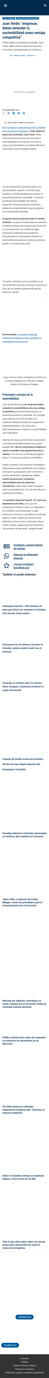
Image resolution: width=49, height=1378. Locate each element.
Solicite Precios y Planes (24, 1365)
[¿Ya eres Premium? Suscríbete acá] (7, 565)
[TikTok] (26, 1280)
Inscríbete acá (10, 1345)
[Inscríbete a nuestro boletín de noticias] (7, 546)
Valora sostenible (8, 18)
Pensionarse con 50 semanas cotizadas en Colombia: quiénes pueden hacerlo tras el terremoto (22, 648)
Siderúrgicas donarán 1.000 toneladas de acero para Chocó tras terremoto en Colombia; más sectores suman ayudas (24, 610)
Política (24, 1362)
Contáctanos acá (24, 1317)
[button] (45, 6)
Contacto (24, 1358)
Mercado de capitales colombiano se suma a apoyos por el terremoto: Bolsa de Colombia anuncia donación (24, 1003)
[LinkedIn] (13, 113)
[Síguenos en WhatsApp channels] (7, 556)
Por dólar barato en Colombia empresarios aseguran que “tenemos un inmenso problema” (23, 1109)
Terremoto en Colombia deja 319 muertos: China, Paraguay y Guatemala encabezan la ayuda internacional (23, 687)
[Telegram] (24, 113)
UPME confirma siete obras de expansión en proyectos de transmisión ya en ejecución (24, 1040)
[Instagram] (22, 1280)
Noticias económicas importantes (27, 18)
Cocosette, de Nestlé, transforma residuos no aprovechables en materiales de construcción (22, 338)
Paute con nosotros (24, 1369)
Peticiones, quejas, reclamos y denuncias (24, 1372)
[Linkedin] (17, 1280)
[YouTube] (31, 1280)
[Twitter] (13, 1280)
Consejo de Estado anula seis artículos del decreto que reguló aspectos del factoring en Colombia (22, 764)
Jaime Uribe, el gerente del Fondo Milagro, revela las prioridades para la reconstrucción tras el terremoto (22, 902)
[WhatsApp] (3, 113)
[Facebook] (18, 113)
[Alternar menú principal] (5, 6)
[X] (8, 113)
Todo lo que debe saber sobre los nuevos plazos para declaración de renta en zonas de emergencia (23, 1244)
